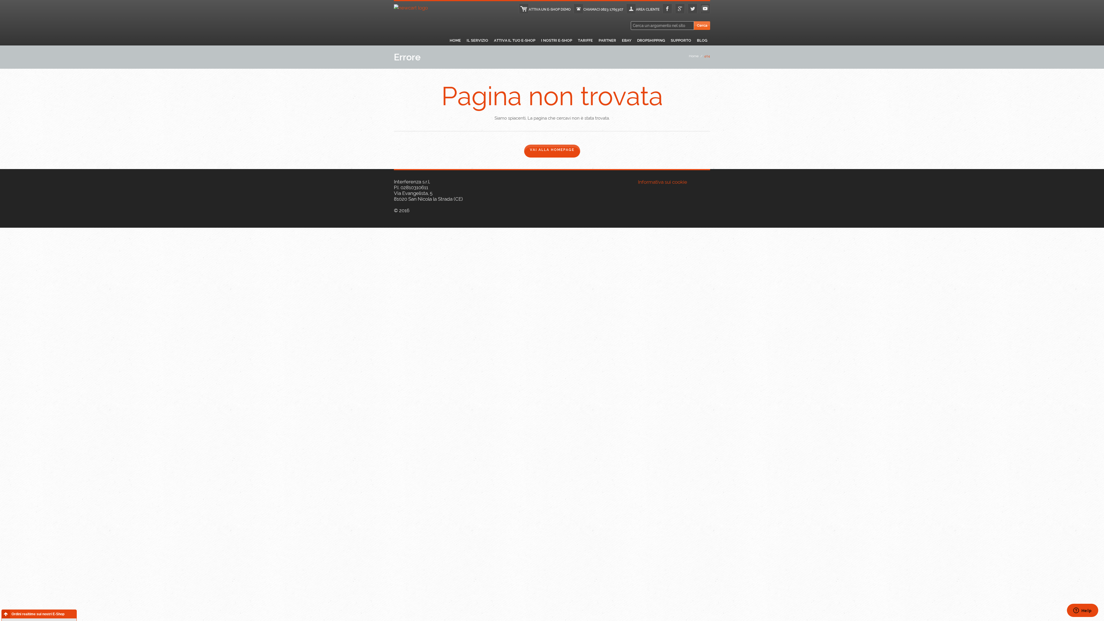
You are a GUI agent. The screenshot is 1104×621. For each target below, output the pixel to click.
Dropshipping (651, 40)
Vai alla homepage (552, 150)
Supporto (681, 40)
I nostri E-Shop (556, 40)
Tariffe (585, 40)
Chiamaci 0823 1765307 (603, 9)
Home (455, 40)
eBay (626, 40)
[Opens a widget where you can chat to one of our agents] (1082, 611)
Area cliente (648, 9)
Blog (702, 40)
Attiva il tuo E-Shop (514, 40)
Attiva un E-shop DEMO (550, 9)
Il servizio (477, 40)
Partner (607, 40)
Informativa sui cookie (662, 182)
